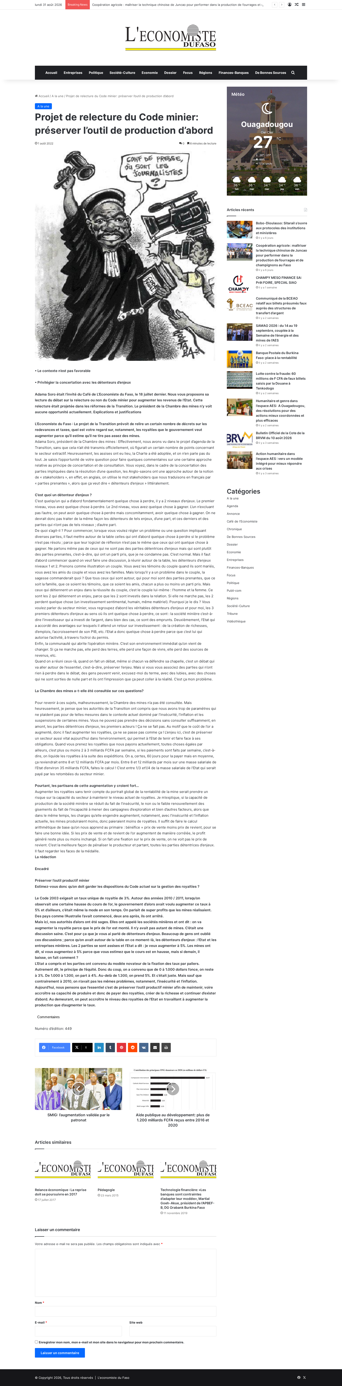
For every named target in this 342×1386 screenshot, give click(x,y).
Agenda (232, 506)
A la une (58, 96)
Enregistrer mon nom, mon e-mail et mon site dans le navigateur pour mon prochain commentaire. (111, 1342)
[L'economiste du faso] (171, 35)
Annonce (233, 513)
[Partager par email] (155, 1047)
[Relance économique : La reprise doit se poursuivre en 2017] (63, 1169)
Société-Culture (122, 73)
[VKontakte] (143, 1047)
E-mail (41, 1322)
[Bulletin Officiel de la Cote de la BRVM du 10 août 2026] (239, 439)
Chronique (234, 529)
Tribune (232, 613)
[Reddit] (132, 1047)
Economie (150, 73)
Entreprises (73, 73)
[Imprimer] (166, 1047)
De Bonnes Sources (270, 73)
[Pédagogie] (126, 1169)
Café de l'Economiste (242, 521)
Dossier (170, 73)
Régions (205, 73)
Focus (188, 73)
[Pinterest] (121, 1047)
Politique (96, 73)
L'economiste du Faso (113, 1377)
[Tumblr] (110, 1047)
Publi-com (234, 590)
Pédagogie (106, 1190)
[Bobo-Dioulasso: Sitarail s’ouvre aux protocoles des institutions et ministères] (239, 229)
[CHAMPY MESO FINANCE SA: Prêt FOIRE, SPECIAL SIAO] (239, 284)
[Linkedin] (99, 1047)
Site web (135, 1322)
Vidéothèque (236, 621)
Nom (39, 1302)
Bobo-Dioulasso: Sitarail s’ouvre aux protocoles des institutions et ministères (281, 228)
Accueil (51, 73)
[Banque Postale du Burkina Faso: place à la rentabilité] (239, 359)
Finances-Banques (234, 73)
